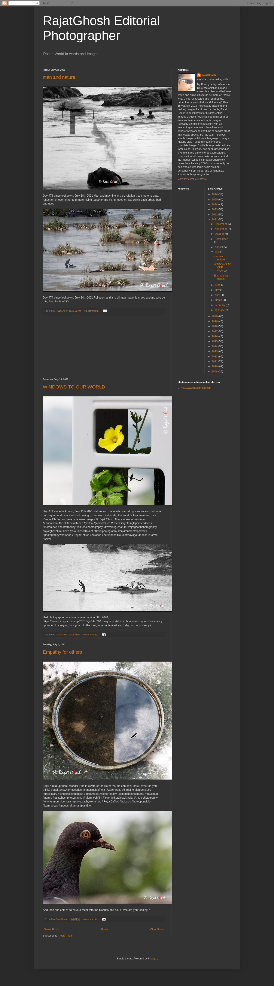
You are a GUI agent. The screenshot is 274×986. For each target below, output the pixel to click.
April (218, 295)
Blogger (152, 958)
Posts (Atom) (66, 935)
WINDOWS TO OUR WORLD (74, 387)
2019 (215, 321)
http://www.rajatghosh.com (196, 387)
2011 (215, 361)
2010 (215, 366)
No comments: (92, 310)
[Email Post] (105, 310)
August (219, 247)
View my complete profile (192, 179)
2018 (215, 326)
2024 (215, 204)
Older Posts (157, 929)
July (217, 252)
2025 (215, 199)
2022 (215, 214)
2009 (215, 371)
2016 (215, 336)
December (221, 224)
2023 (215, 209)
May (217, 289)
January (220, 310)
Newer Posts (51, 929)
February (220, 305)
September (221, 239)
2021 (215, 219)
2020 (215, 316)
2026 (215, 194)
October (220, 233)
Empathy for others (62, 652)
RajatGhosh (208, 75)
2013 (215, 351)
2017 (215, 331)
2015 (215, 341)
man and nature (59, 77)
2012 (215, 356)
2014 (215, 346)
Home (104, 929)
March (219, 300)
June (218, 285)
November (221, 228)
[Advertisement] (104, 346)
